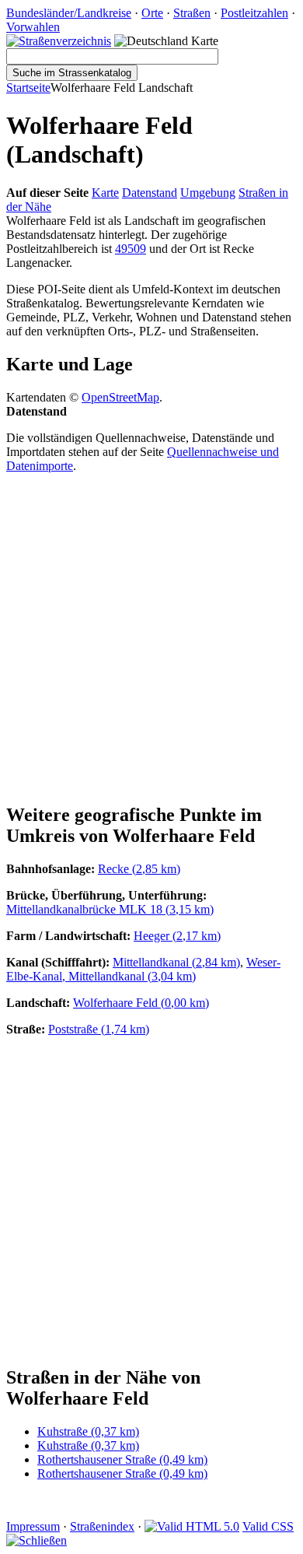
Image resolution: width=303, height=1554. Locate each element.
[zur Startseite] (58, 40)
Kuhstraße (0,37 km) (88, 1431)
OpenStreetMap (120, 397)
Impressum (33, 1526)
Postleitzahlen (254, 12)
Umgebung (207, 192)
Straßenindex (102, 1526)
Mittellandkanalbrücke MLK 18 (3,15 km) (110, 909)
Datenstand (149, 192)
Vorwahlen (33, 26)
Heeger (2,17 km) (177, 935)
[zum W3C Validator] (192, 1526)
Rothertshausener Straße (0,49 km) (122, 1459)
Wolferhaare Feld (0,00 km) (141, 1002)
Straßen (192, 12)
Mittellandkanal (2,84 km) (176, 962)
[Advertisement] (151, 637)
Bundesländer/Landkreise (68, 12)
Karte (105, 192)
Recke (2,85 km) (139, 868)
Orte (152, 12)
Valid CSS (268, 1526)
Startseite (28, 87)
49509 (130, 248)
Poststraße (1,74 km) (98, 1029)
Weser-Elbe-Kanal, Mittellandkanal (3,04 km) (143, 969)
